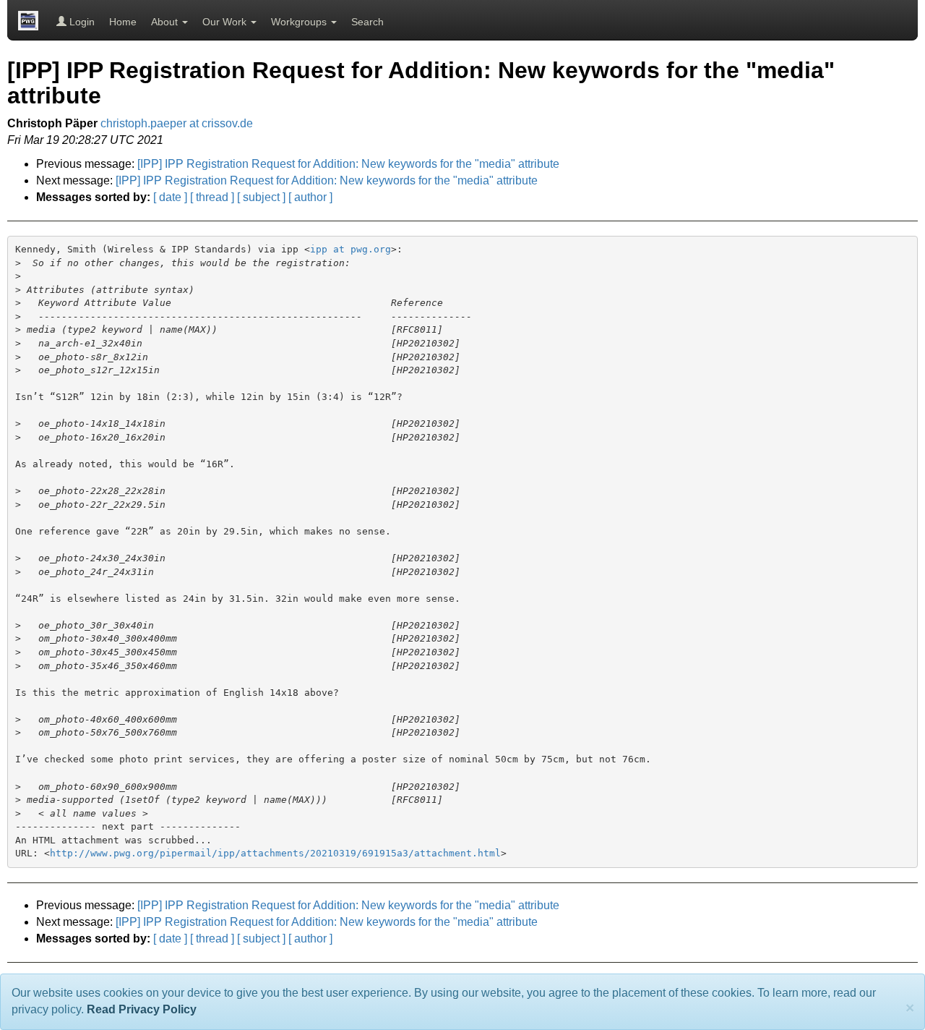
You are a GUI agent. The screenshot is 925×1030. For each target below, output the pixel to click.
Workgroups (300, 21)
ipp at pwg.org (350, 249)
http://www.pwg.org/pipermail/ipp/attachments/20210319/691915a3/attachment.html (275, 853)
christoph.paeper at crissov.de (176, 123)
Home (123, 21)
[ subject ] (261, 197)
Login (80, 21)
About (166, 21)
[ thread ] (212, 197)
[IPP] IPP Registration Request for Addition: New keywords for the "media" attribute (348, 164)
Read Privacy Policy (142, 1009)
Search (367, 21)
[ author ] (310, 197)
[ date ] (170, 197)
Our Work (225, 21)
